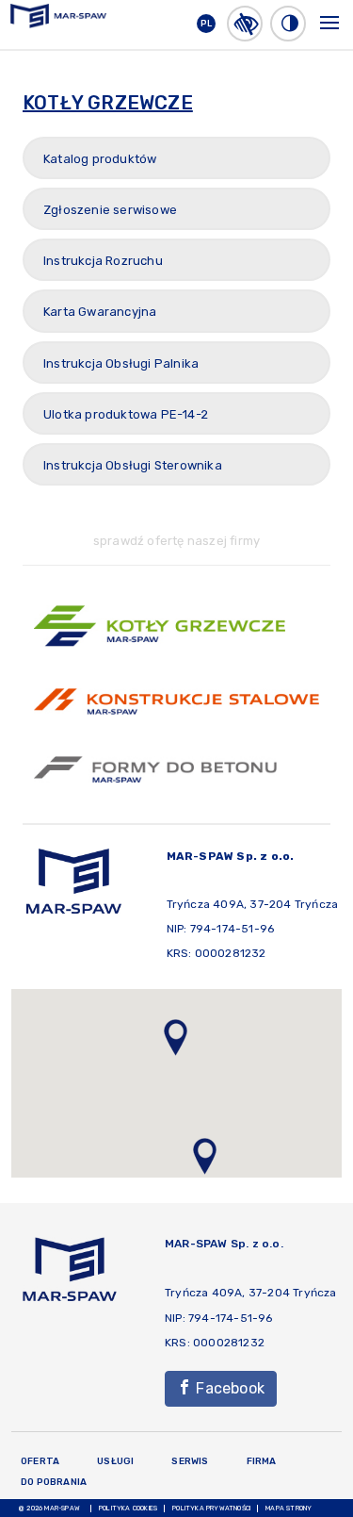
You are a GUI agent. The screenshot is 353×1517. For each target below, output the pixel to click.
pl (206, 23)
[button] (245, 23)
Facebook (228, 1388)
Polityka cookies (128, 1508)
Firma (262, 1461)
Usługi (115, 1461)
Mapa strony (288, 1508)
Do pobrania (54, 1482)
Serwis (189, 1461)
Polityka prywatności (211, 1508)
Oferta (40, 1461)
